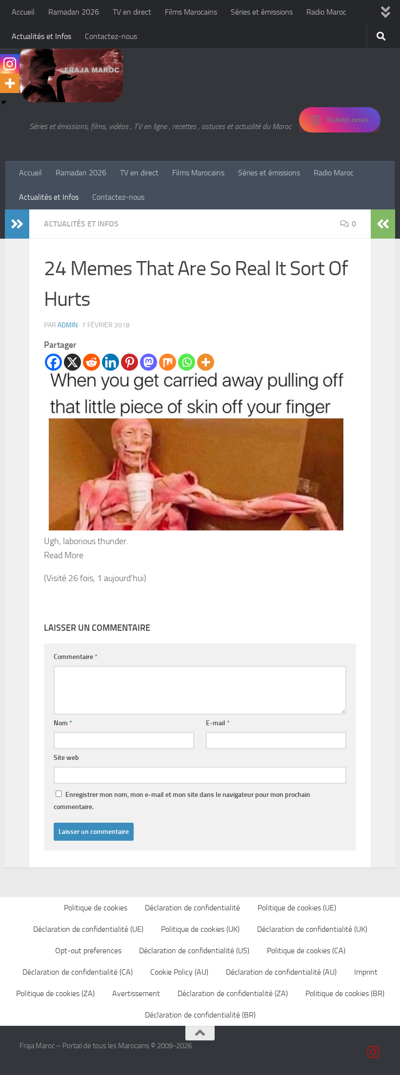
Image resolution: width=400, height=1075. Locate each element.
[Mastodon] (148, 362)
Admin (68, 325)
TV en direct (132, 12)
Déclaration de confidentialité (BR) (200, 1014)
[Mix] (167, 362)
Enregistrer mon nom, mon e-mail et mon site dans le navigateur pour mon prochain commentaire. (182, 801)
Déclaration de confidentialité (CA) (77, 972)
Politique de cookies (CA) (306, 950)
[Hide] (4, 102)
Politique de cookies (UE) (297, 907)
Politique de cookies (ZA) (55, 993)
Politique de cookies (95, 907)
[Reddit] (91, 362)
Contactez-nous (111, 36)
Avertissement (136, 993)
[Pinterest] (129, 362)
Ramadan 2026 (73, 12)
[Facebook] (53, 362)
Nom (63, 723)
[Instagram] (10, 64)
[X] (72, 362)
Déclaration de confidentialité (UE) (88, 929)
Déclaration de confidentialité (192, 907)
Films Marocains (191, 12)
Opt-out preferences (88, 950)
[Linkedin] (110, 362)
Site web (66, 758)
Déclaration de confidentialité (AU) (281, 972)
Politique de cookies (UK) (200, 929)
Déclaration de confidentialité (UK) (312, 929)
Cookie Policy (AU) (179, 972)
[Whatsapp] (186, 362)
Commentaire (76, 657)
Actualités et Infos (41, 36)
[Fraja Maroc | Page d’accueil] (71, 73)
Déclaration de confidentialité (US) (194, 950)
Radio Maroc (326, 12)
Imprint (366, 972)
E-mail (218, 723)
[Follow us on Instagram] (373, 1052)
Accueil (23, 12)
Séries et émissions (262, 12)
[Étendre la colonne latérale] (17, 224)
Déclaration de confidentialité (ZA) (233, 993)
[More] (205, 362)
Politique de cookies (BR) (344, 993)
